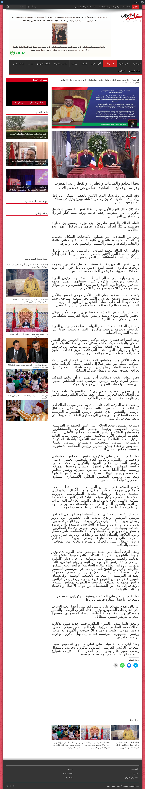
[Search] (8, 7)
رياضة (74, 63)
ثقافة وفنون (18, 63)
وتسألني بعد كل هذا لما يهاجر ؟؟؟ (29, 102)
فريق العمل (133, 773)
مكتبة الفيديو (134, 70)
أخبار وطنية (109, 63)
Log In (136, 2)
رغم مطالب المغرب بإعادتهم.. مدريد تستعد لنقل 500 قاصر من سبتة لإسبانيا (66, 745)
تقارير (30, 63)
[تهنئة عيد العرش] (95, 128)
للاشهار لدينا (67, 773)
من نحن (69, 769)
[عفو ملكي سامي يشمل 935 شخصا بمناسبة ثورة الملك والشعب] (27, 420)
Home (134, 80)
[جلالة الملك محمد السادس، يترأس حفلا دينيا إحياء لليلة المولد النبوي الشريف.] (27, 296)
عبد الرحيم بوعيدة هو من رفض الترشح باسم (114, 7)
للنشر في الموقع (131, 778)
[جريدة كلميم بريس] (131, 20)
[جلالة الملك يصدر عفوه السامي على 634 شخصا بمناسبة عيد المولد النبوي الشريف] (27, 331)
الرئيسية (137, 63)
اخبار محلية (124, 63)
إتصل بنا (121, 70)
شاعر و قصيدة (61, 63)
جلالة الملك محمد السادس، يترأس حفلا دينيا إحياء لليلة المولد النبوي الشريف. (127, 745)
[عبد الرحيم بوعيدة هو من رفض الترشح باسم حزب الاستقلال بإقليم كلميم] (27, 362)
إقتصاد (84, 63)
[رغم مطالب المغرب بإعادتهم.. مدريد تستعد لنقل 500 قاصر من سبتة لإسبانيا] (27, 393)
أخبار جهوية (95, 63)
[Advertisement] (27, 235)
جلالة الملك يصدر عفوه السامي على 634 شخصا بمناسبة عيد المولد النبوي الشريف (96, 745)
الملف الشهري (43, 63)
